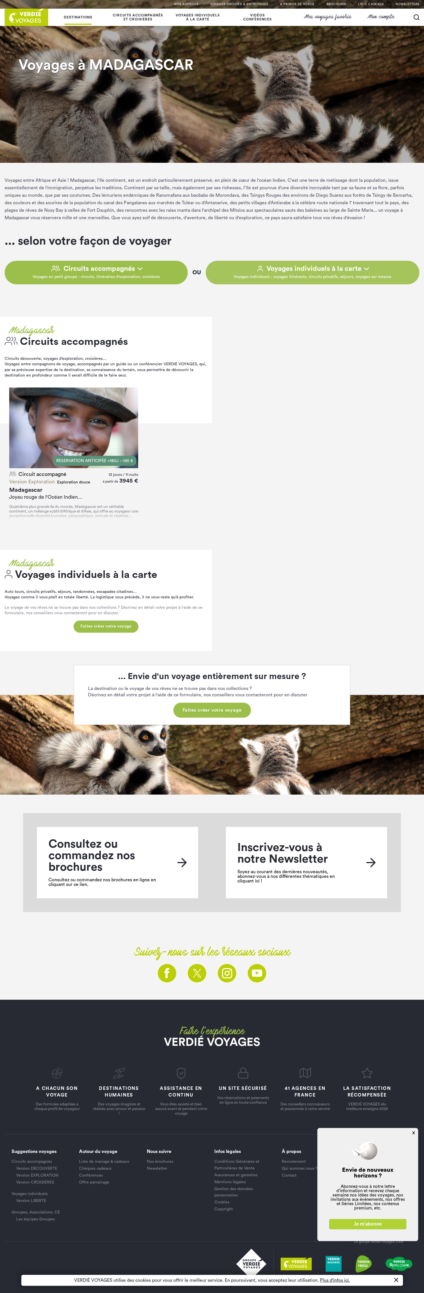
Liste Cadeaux (371, 4)
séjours (64, 592)
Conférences (91, 1175)
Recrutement (294, 1162)
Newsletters (407, 4)
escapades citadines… (117, 592)
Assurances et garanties (236, 1175)
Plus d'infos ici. (335, 1280)
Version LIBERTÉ (31, 1201)
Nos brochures (160, 1162)
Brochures (336, 4)
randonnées (83, 592)
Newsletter (157, 1169)
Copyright (223, 1209)
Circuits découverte (23, 359)
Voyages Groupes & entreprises (239, 4)
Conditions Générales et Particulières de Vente (236, 1165)
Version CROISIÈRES (35, 1182)
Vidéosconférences (257, 17)
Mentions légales (230, 1182)
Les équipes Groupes (35, 1219)
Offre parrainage (94, 1182)
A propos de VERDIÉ (297, 4)
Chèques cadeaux (95, 1169)
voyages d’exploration (63, 359)
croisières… (95, 359)
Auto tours (14, 592)
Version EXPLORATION (37, 1175)
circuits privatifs (40, 592)
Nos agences (186, 4)
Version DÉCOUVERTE (36, 1169)
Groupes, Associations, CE (36, 1212)
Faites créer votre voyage (106, 626)
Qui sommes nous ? (300, 1169)
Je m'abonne (368, 1224)
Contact (289, 1175)
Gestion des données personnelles (233, 1192)
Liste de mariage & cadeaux (104, 1162)
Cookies (221, 1202)
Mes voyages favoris (328, 17)
